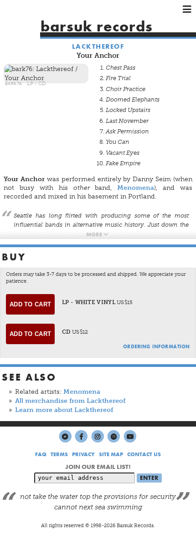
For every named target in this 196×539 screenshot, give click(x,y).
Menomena (135, 188)
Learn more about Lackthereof (64, 410)
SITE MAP (111, 454)
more (94, 234)
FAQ (40, 454)
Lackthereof (98, 46)
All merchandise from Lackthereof (70, 401)
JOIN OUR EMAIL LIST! (98, 467)
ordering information (156, 346)
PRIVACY (83, 454)
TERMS (59, 454)
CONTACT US (144, 454)
